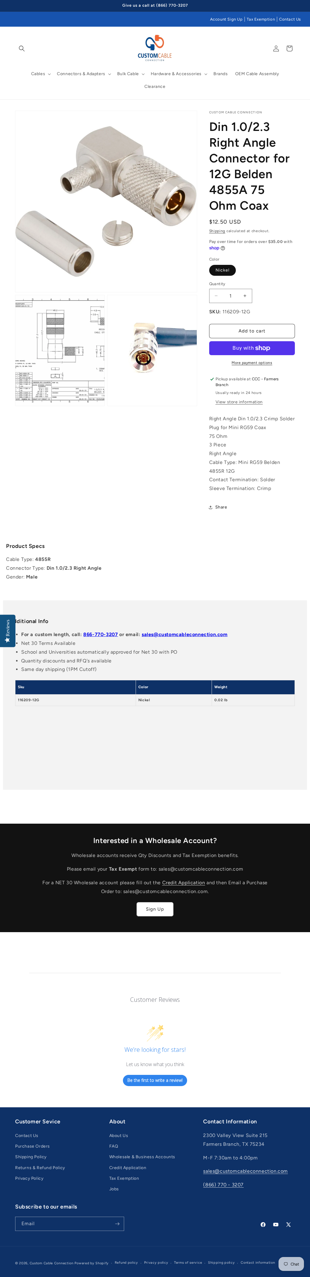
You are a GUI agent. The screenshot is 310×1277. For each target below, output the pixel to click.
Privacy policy (156, 1263)
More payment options (252, 363)
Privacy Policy (29, 1178)
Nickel (222, 270)
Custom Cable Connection (52, 1263)
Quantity (217, 284)
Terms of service (188, 1263)
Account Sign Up (226, 19)
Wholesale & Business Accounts (142, 1156)
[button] (21, 48)
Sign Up (155, 909)
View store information (239, 402)
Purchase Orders (32, 1146)
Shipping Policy (31, 1156)
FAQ (113, 1146)
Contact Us (290, 19)
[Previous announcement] (17, 6)
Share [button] (221, 507)
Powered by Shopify (91, 1263)
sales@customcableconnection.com (185, 634)
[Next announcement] (292, 6)
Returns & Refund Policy (40, 1167)
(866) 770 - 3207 (223, 1185)
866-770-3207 (100, 634)
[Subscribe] (117, 1224)
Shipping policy (221, 1263)
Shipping (217, 231)
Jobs (114, 1189)
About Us (118, 1135)
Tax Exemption (261, 19)
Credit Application (183, 882)
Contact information (258, 1263)
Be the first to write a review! (155, 1080)
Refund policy (126, 1263)
